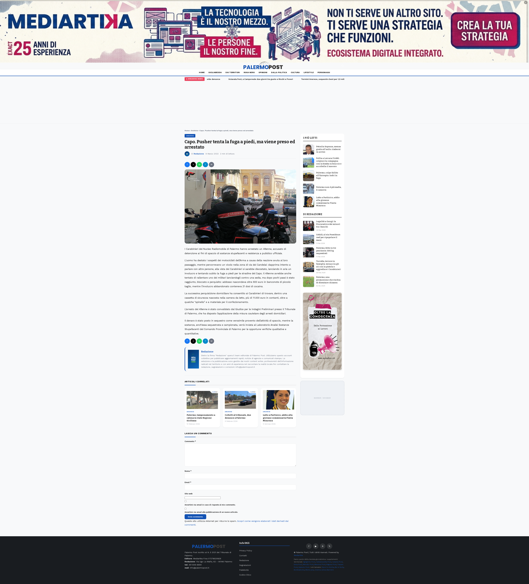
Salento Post (304, 567)
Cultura (295, 72)
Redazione (199, 154)
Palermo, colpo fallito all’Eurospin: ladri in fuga (327, 175)
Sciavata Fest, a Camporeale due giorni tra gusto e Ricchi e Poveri (246, 79)
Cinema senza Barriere (324, 570)
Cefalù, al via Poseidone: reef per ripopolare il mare (328, 237)
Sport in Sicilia (328, 567)
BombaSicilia (299, 570)
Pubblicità (244, 570)
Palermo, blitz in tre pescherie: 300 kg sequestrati (326, 251)
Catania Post (337, 562)
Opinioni (263, 72)
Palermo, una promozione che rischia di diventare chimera (328, 280)
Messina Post (319, 564)
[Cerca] (342, 66)
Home (202, 72)
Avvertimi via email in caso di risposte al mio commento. (210, 505)
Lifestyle (309, 72)
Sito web (188, 494)
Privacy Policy (245, 550)
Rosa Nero (249, 72)
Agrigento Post (309, 562)
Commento (190, 441)
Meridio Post (308, 564)
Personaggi (324, 72)
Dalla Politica (279, 72)
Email (188, 482)
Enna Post (298, 564)
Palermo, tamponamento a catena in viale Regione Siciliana (201, 418)
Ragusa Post (331, 564)
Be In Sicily (339, 567)
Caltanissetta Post (323, 562)
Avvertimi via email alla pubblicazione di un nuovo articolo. (211, 512)
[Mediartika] (264, 31)
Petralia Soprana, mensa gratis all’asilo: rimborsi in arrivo (328, 149)
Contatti (243, 555)
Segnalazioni (245, 565)
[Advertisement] (264, 101)
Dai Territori (233, 72)
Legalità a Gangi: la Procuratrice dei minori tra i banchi (328, 224)
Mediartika (298, 555)
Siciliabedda (215, 72)
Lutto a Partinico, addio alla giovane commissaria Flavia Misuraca (278, 418)
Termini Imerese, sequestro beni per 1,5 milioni (309, 79)
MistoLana (309, 570)
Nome (188, 471)
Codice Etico (245, 575)
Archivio (194, 131)
